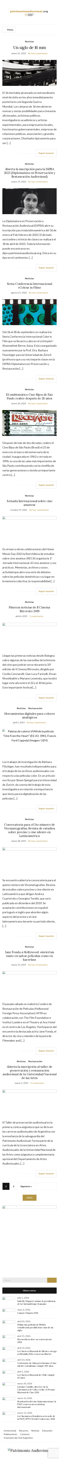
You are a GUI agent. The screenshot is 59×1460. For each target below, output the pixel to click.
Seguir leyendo (46, 153)
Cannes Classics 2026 (27, 1313)
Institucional (10, 1430)
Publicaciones (10, 1434)
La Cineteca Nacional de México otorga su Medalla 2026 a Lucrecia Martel (36, 1352)
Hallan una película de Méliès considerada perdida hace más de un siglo (35, 1327)
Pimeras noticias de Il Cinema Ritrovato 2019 (29, 609)
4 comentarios (37, 1083)
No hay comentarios (38, 53)
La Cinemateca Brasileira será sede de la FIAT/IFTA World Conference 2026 (36, 1417)
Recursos (23, 1430)
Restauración (35, 708)
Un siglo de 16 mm (29, 47)
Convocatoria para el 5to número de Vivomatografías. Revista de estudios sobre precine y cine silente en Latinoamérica (29, 830)
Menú (9, 29)
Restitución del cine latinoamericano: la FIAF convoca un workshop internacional (36, 1404)
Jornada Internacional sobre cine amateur (30, 503)
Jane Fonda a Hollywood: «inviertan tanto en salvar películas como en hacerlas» (29, 955)
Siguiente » (26, 1186)
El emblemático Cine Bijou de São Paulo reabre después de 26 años (29, 396)
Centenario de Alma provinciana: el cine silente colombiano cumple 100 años (36, 1364)
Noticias (29, 41)
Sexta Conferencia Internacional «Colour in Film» (29, 285)
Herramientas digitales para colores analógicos (29, 715)
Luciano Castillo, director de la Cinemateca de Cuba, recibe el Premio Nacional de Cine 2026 (36, 1389)
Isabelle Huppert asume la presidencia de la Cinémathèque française (36, 1302)
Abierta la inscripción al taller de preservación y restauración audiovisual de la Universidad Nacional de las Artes (30, 1072)
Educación (47, 1430)
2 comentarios (36, 616)
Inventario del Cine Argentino (18, 1437)
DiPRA (30, 1198)
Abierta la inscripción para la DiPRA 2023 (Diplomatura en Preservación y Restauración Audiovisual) (29, 172)
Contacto (25, 1434)
